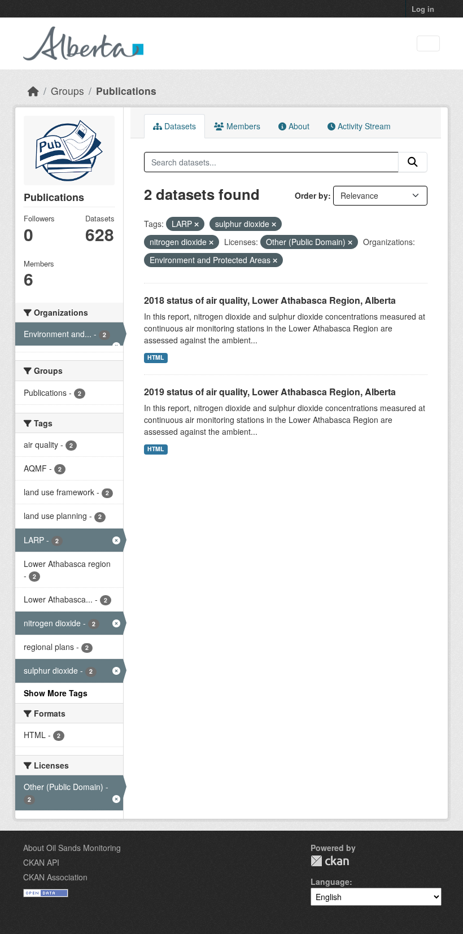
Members (242, 126)
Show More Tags (56, 693)
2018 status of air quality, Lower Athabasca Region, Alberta (270, 300)
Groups (67, 91)
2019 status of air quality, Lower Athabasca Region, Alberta (270, 391)
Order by (311, 195)
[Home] (33, 91)
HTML (155, 357)
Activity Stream (363, 126)
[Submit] (412, 162)
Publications (126, 91)
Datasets (179, 126)
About (297, 126)
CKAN (330, 861)
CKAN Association (55, 877)
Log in (423, 8)
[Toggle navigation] (428, 44)
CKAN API (41, 862)
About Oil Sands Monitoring (72, 847)
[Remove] (196, 224)
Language (330, 881)
